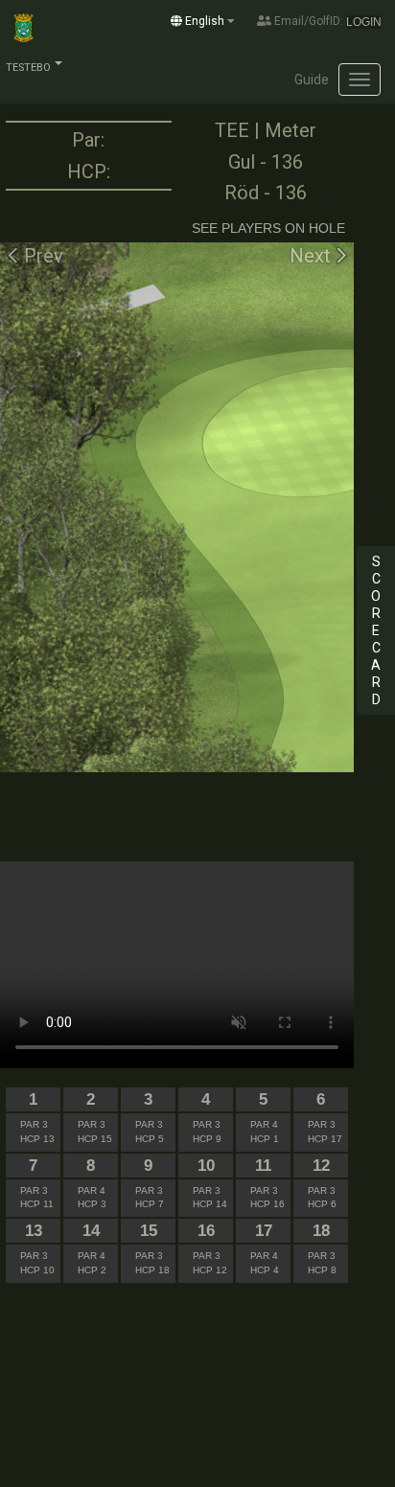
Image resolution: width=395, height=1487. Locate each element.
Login (364, 22)
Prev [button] (41, 255)
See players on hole (268, 228)
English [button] (204, 21)
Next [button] (313, 255)
